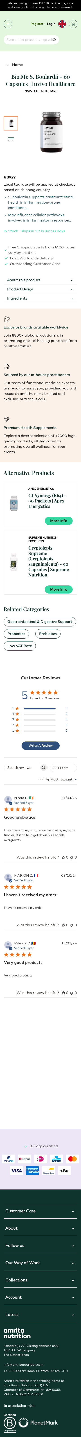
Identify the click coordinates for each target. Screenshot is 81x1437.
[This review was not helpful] (71, 857)
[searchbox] (21, 767)
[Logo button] (17, 1333)
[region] (39, 709)
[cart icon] (73, 24)
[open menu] (8, 24)
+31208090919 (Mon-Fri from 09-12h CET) (36, 1371)
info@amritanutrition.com (23, 1364)
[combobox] (57, 779)
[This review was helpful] (63, 857)
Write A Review (41, 746)
